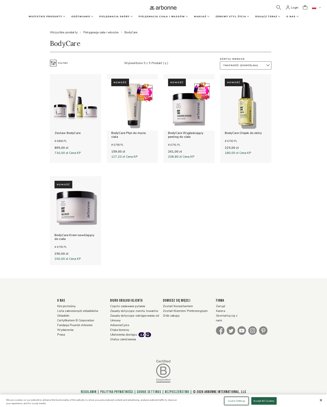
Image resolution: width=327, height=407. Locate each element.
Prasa (61, 335)
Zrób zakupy (171, 316)
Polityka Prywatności (116, 392)
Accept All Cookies (263, 400)
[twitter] (231, 330)
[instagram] (252, 330)
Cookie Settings (149, 392)
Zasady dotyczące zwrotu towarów (134, 311)
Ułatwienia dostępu (123, 335)
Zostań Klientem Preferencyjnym (185, 311)
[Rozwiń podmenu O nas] (297, 17)
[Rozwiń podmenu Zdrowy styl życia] (247, 17)
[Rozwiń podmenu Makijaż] (207, 17)
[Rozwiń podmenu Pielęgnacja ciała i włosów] (186, 17)
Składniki (63, 316)
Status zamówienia (123, 339)
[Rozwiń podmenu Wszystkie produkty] (63, 17)
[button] (278, 7)
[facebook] (220, 330)
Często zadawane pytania (127, 306)
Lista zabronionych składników (77, 311)
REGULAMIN (89, 392)
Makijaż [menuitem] (200, 16)
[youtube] (241, 330)
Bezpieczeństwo (177, 392)
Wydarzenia (65, 330)
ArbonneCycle (119, 325)
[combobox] (246, 65)
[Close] (321, 400)
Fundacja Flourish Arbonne (75, 325)
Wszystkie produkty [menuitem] (45, 16)
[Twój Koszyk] (305, 7)
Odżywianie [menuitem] (80, 16)
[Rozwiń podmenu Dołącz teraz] (278, 17)
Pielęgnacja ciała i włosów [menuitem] (162, 16)
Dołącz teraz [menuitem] (266, 16)
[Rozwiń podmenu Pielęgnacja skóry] (131, 17)
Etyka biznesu (119, 330)
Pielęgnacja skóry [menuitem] (114, 16)
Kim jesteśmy (66, 306)
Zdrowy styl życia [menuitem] (231, 16)
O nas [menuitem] (291, 16)
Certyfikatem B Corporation (75, 320)
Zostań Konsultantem (178, 306)
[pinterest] (263, 330)
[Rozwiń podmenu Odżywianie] (91, 17)
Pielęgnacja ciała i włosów (101, 32)
